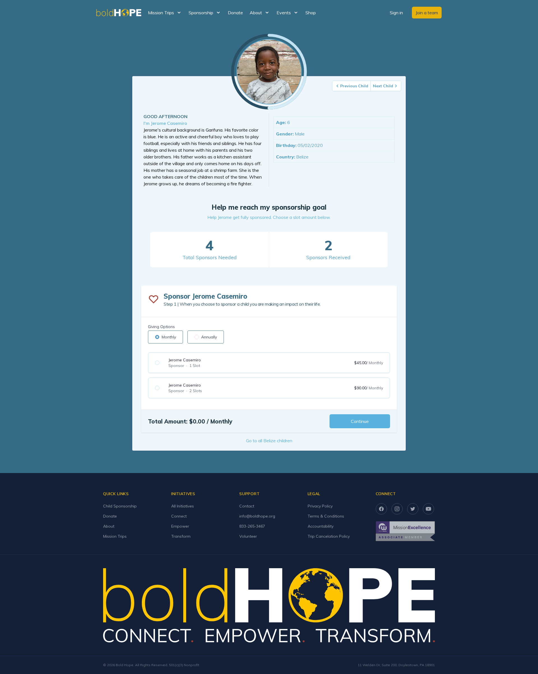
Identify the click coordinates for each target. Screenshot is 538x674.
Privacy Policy (320, 506)
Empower (180, 526)
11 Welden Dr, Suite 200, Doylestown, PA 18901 (396, 665)
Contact (246, 506)
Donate (235, 12)
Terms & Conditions (326, 516)
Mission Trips (115, 536)
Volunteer (248, 536)
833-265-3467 (252, 526)
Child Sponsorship (120, 506)
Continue (360, 421)
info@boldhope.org (257, 516)
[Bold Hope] (118, 12)
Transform (181, 536)
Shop (310, 12)
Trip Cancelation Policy (329, 536)
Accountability (320, 526)
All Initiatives (182, 506)
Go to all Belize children (269, 440)
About (108, 526)
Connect (179, 516)
